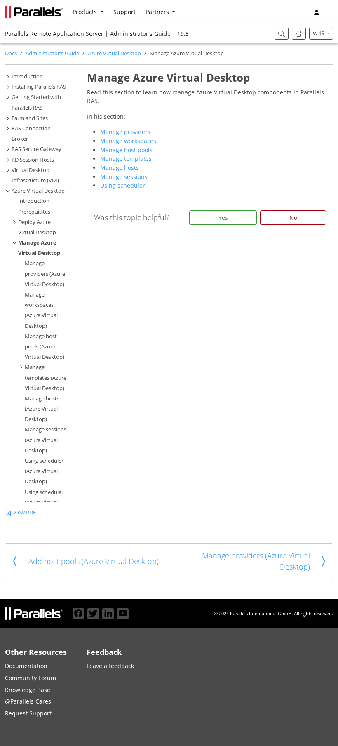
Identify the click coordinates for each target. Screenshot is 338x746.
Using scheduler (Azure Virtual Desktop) (44, 471)
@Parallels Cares (28, 701)
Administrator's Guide (52, 53)
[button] (329, 12)
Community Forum (30, 678)
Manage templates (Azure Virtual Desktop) (45, 377)
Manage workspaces (128, 141)
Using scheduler (122, 185)
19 (319, 33)
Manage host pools (126, 150)
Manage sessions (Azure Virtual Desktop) (45, 440)
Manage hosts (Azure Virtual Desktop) (42, 409)
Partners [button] (158, 12)
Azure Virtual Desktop (114, 53)
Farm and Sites (30, 118)
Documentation (26, 666)
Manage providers (125, 132)
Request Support (28, 713)
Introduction (27, 76)
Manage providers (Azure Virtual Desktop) (45, 273)
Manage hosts (119, 168)
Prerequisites (34, 211)
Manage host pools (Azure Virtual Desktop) (44, 346)
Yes (223, 217)
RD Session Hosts (33, 159)
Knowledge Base (27, 690)
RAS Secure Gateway (36, 149)
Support (124, 12)
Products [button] (86, 12)
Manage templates (126, 158)
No (293, 217)
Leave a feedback (110, 666)
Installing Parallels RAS (39, 86)
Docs (11, 53)
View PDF (24, 512)
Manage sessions (124, 177)
